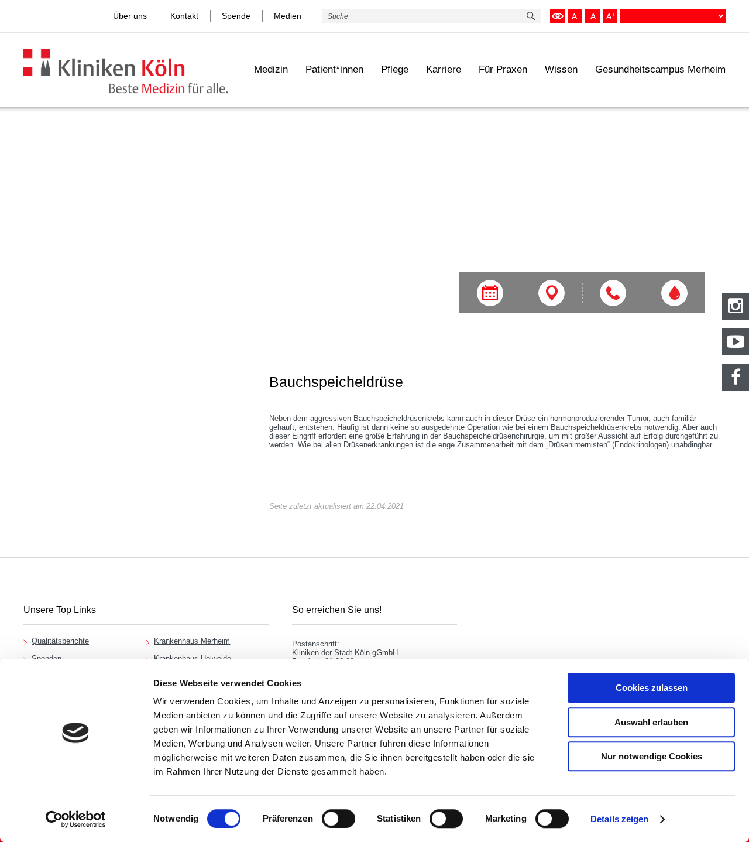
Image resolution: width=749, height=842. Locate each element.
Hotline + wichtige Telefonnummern (613, 293)
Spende (236, 15)
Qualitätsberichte (60, 640)
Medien (287, 15)
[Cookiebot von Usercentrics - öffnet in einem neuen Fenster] (76, 819)
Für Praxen (503, 69)
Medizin (271, 69)
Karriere (443, 69)
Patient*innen (334, 69)
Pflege (394, 69)
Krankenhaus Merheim (192, 640)
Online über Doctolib (490, 293)
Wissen (561, 69)
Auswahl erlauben (651, 722)
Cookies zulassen (652, 688)
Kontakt (184, 15)
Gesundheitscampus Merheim (660, 69)
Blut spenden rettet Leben (674, 293)
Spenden (46, 658)
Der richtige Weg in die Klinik (551, 293)
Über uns (130, 15)
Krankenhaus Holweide (192, 658)
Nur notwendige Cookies (651, 756)
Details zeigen (619, 819)
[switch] (338, 818)
